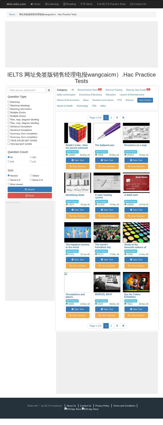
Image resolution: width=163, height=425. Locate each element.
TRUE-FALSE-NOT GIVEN (23, 140)
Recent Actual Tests (87, 90)
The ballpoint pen (104, 145)
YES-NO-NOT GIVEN (21, 144)
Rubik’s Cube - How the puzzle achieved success (77, 148)
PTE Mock (86, 4)
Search (31, 189)
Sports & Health (65, 105)
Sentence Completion (21, 126)
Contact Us (139, 4)
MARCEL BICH (103, 294)
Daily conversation (66, 94)
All (11, 157)
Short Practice (145, 100)
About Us (71, 405)
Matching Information (21, 109)
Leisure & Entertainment (132, 94)
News (86, 100)
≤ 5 (34, 161)
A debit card (131, 195)
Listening (53, 4)
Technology (82, 105)
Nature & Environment (68, 100)
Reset (31, 195)
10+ (34, 157)
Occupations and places (75, 295)
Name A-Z (15, 180)
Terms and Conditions (124, 405)
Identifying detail (75, 195)
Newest (14, 175)
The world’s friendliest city (103, 246)
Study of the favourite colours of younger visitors (135, 247)
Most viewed (16, 184)
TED (94, 105)
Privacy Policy (102, 405)
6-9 (12, 161)
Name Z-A (37, 180)
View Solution (79, 166)
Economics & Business (90, 94)
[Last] (123, 117)
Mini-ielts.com (16, 4)
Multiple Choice (18, 112)
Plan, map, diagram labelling (24, 119)
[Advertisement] (81, 44)
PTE (119, 100)
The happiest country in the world (77, 246)
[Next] (117, 117)
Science (130, 100)
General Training (114, 90)
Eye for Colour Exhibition (132, 295)
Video (103, 105)
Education (111, 94)
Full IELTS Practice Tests (111, 4)
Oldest (35, 175)
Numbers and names (103, 100)
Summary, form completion (23, 133)
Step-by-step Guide (136, 90)
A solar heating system (103, 196)
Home (36, 4)
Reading (71, 4)
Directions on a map (135, 145)
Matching (15, 102)
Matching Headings (20, 105)
